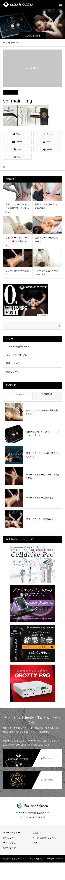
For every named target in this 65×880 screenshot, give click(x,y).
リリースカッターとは (16, 355)
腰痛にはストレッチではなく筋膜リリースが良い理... (17, 208)
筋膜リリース (12, 371)
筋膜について (12, 363)
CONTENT (47, 394)
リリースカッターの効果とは (40, 497)
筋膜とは (36, 832)
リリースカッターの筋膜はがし (41, 519)
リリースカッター (17, 394)
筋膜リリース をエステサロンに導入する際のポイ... (17, 241)
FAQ (34, 843)
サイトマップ (9, 843)
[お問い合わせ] (32, 749)
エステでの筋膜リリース (17, 346)
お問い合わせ (9, 847)
